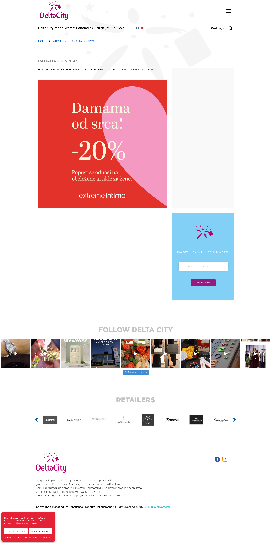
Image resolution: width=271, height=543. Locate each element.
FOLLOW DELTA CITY (135, 330)
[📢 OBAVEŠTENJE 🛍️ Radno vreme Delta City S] (75, 353)
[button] (36, 420)
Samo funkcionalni (40, 531)
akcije (58, 41)
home (42, 41)
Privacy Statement (26, 537)
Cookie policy (11, 537)
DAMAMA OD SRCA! (82, 41)
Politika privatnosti (43, 537)
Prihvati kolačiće (16, 531)
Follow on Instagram (137, 372)
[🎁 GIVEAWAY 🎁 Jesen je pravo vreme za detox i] (45, 353)
